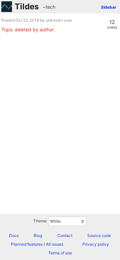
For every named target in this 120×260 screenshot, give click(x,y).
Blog (38, 235)
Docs (14, 235)
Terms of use (60, 252)
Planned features (27, 244)
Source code (99, 235)
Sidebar (108, 7)
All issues (54, 244)
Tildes (27, 6)
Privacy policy (95, 244)
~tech (49, 7)
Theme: (40, 220)
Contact (64, 235)
